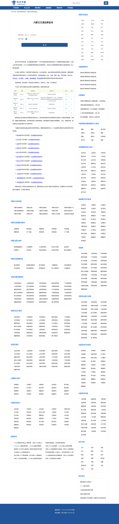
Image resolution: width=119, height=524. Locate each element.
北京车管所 (17, 350)
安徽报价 (103, 361)
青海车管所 (55, 366)
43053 (82, 24)
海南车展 (93, 409)
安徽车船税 (94, 271)
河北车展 (103, 427)
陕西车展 (103, 402)
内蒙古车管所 (17, 214)
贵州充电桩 (104, 327)
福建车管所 (42, 360)
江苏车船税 (104, 257)
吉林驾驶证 (67, 323)
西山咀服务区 (30, 268)
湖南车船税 (94, 264)
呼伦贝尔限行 (55, 247)
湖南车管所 (17, 357)
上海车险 (93, 153)
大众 (82, 447)
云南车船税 (94, 278)
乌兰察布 (21, 78)
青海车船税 (94, 285)
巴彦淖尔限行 (55, 250)
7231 (102, 38)
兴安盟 (26, 78)
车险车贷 (59, 8)
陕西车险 (103, 178)
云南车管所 (42, 363)
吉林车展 (93, 424)
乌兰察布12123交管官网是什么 (22, 452)
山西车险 (83, 167)
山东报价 (103, 365)
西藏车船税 (84, 289)
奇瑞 (92, 458)
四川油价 (41, 421)
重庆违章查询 (55, 283)
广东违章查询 (67, 283)
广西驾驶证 (67, 326)
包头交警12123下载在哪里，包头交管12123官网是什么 (28, 455)
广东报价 (83, 372)
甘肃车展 (93, 402)
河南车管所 (55, 354)
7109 (82, 49)
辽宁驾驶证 (55, 323)
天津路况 (103, 205)
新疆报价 (83, 386)
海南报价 (103, 372)
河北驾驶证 (67, 320)
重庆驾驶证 (55, 317)
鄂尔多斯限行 (67, 250)
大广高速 (28, 232)
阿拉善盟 (39, 78)
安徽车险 (93, 170)
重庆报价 (83, 375)
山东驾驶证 (42, 320)
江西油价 (54, 415)
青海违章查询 (55, 299)
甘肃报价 (83, 382)
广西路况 (83, 219)
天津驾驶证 (42, 317)
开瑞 (92, 465)
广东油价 (54, 418)
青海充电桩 (94, 334)
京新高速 (54, 229)
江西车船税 (84, 275)
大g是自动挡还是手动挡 (86, 490)
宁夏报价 (103, 382)
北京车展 (83, 434)
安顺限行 (41, 384)
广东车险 (93, 156)
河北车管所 (67, 354)
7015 (102, 49)
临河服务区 (42, 268)
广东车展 (93, 417)
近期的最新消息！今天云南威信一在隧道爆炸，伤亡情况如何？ (97, 109)
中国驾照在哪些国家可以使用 (88, 124)
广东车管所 (67, 350)
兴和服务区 (67, 268)
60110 (82, 56)
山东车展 (83, 417)
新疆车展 (93, 399)
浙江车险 (83, 160)
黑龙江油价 (42, 412)
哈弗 (82, 458)
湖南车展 (83, 413)
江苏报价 (83, 361)
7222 (82, 45)
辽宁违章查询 (55, 289)
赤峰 (55, 75)
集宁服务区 (42, 265)
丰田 (92, 447)
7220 (92, 45)
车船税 (80, 248)
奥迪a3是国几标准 (85, 494)
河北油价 (41, 409)
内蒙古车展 (55, 210)
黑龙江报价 (94, 357)
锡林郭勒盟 (33, 78)
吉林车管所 (67, 357)
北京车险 (83, 153)
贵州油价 (54, 421)
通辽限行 (66, 247)
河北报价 (103, 350)
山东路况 (83, 212)
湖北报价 (93, 368)
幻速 (82, 469)
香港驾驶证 (42, 335)
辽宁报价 (103, 354)
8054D (92, 24)
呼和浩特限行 (42, 250)
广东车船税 (94, 257)
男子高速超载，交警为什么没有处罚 (90, 117)
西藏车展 (83, 406)
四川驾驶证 (17, 329)
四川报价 (93, 375)
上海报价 (103, 357)
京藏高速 (41, 229)
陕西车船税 (104, 278)
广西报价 (93, 372)
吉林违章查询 (67, 289)
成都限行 (41, 391)
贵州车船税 (84, 278)
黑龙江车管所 (17, 360)
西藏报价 (93, 379)
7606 (92, 34)
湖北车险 (103, 163)
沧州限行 (54, 384)
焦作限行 (16, 387)
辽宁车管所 (55, 357)
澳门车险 (83, 192)
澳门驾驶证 (55, 335)
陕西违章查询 (55, 295)
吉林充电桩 (84, 309)
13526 (82, 20)
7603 (82, 38)
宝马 (102, 451)
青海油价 (54, 424)
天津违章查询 (42, 283)
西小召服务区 (55, 268)
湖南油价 (41, 418)
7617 (102, 27)
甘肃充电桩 (84, 334)
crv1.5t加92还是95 (85, 486)
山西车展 (93, 427)
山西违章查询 (42, 289)
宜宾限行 (16, 394)
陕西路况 (93, 222)
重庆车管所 (55, 350)
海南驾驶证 (29, 332)
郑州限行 (66, 394)
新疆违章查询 (67, 299)
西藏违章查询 (17, 302)
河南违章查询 (55, 286)
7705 (102, 24)
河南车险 (103, 160)
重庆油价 (28, 421)
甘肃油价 (41, 424)
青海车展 (83, 402)
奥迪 (82, 454)
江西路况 (83, 230)
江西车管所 (55, 360)
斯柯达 (102, 458)
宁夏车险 (93, 181)
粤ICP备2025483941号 (67, 512)
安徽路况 (93, 226)
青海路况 (83, 240)
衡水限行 (41, 387)
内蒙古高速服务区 (19, 210)
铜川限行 (66, 384)
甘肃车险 (83, 181)
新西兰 (93, 136)
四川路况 (93, 219)
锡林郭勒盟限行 (18, 247)
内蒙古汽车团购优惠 (44, 210)
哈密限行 (16, 391)
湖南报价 (103, 368)
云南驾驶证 (42, 329)
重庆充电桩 (84, 327)
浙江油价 (16, 415)
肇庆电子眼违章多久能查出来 (88, 80)
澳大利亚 (103, 129)
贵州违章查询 (30, 295)
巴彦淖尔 (15, 78)
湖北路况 (83, 215)
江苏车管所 (17, 354)
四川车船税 (104, 275)
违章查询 (48, 8)
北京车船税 (84, 253)
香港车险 (103, 188)
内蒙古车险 (29, 214)
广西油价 (66, 418)
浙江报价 (93, 361)
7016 (92, 49)
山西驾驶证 (42, 323)
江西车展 (83, 399)
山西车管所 (42, 357)
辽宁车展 (103, 424)
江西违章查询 (55, 292)
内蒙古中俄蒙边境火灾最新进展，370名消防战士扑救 (94, 101)
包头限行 (28, 250)
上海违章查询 (30, 283)
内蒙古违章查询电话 (44, 214)
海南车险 (103, 181)
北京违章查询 (17, 283)
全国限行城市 (15, 378)
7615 (92, 31)
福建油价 (41, 415)
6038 (92, 52)
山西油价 (54, 409)
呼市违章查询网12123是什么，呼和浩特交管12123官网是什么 (61, 452)
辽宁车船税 (94, 267)
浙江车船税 (84, 260)
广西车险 (93, 174)
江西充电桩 (94, 316)
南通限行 (54, 394)
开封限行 (28, 394)
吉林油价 (28, 412)
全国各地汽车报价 (84, 345)
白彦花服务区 (67, 265)
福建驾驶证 (42, 326)
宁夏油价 (66, 424)
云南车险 (93, 178)
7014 (82, 52)
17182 (102, 20)
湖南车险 (93, 163)
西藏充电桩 (94, 330)
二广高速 (66, 232)
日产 (82, 451)
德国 (82, 136)
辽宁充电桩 (104, 305)
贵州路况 (103, 219)
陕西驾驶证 (55, 329)
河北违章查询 (67, 286)
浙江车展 (93, 420)
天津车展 (103, 431)
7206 (102, 45)
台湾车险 (93, 188)
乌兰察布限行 (42, 247)
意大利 (83, 140)
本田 (102, 447)
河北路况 (93, 212)
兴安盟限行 (29, 247)
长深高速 (66, 229)
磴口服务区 (17, 265)
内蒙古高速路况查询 (18, 222)
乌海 (51, 75)
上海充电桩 (104, 309)
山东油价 (66, 415)
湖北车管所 (29, 357)
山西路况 (103, 222)
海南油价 (16, 421)
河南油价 (16, 418)
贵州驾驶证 (29, 329)
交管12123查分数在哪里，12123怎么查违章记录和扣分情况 (30, 458)
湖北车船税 (104, 264)
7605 (102, 34)
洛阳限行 (28, 391)
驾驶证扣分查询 (16, 311)
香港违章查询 (42, 302)
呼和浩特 (43, 75)
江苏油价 (66, 412)
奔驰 (92, 451)
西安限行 (41, 394)
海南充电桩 (104, 323)
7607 (82, 34)
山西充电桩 (84, 305)
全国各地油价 (15, 403)
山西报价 (83, 354)
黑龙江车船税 (84, 271)
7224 (92, 42)
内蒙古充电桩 (42, 207)
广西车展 (103, 409)
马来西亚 (103, 136)
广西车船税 (94, 275)
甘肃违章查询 (67, 295)
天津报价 (93, 350)
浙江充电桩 (94, 312)
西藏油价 (16, 424)
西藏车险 (83, 188)
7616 (82, 31)
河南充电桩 (84, 320)
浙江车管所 (29, 354)
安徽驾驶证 (29, 326)
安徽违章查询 (30, 292)
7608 (102, 31)
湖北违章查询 (30, 289)
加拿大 (83, 133)
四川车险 (103, 174)
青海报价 (93, 382)
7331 (92, 38)
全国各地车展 (83, 393)
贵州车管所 (29, 363)
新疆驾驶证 (67, 332)
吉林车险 (103, 167)
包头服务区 (17, 268)
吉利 (102, 454)
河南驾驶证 (55, 320)
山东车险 (93, 160)
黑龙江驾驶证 (17, 326)
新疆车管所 (67, 366)
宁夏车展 (103, 399)
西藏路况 (103, 237)
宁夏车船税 (94, 282)
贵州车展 (103, 406)
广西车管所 (67, 360)
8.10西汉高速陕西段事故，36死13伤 (90, 113)
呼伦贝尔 (69, 75)
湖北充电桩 (94, 320)
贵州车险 (83, 178)
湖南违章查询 (17, 289)
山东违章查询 (42, 286)
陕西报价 (103, 379)
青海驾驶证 (55, 332)
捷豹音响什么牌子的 (85, 482)
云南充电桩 (84, 330)
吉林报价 (83, 357)
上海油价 (54, 412)
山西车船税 (84, 267)
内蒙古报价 (94, 354)
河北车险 (83, 163)
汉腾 (92, 462)
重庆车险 (83, 156)
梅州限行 (66, 387)
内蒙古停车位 (55, 207)
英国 (102, 133)
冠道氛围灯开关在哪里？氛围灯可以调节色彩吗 (93, 498)
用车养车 (38, 8)
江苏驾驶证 (17, 320)
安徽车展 (83, 420)
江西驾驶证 (55, 326)
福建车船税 (104, 271)
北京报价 (83, 350)
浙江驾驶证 (29, 320)
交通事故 (81, 95)
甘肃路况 (103, 233)
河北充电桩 (104, 302)
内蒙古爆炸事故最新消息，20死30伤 (90, 105)
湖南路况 (93, 215)
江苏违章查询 (17, 286)
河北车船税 (84, 264)
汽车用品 (70, 8)
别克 (92, 454)
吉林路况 (103, 230)
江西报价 (93, 365)
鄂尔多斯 (63, 75)
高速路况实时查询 (84, 199)
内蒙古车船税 (30, 210)
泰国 (92, 129)
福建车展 (103, 417)
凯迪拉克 (83, 465)
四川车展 (83, 409)
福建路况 (103, 226)
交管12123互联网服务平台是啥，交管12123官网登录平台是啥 (61, 449)
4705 (102, 56)
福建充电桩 (84, 316)
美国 (82, 129)
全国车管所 (15, 344)
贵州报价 (103, 375)
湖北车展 (93, 413)
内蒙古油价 (29, 207)
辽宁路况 (93, 230)
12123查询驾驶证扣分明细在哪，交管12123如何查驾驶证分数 (61, 455)
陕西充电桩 (104, 330)
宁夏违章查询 (17, 299)
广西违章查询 (67, 292)
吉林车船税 (104, 267)
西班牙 (93, 133)
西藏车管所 (17, 369)
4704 (102, 59)
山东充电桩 (104, 316)
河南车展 (103, 413)
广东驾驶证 (67, 317)
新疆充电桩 (104, 334)
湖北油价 (28, 418)
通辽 (59, 75)
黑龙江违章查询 (18, 292)
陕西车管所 (55, 363)
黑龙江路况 (84, 233)
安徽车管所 (29, 360)
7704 (82, 27)
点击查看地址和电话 (36, 135)
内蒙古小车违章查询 (57, 214)
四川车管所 (17, 363)
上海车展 (93, 431)
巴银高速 (16, 229)
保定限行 (54, 387)
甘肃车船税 (84, 282)
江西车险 (83, 174)
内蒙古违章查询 (43, 299)
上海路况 (93, 205)
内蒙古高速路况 (18, 207)
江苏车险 (103, 156)
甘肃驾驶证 (67, 329)
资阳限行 (16, 384)
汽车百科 (16, 8)
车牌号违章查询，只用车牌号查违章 (55, 442)
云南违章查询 (42, 295)
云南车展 (93, 406)
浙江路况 (103, 208)
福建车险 (103, 170)
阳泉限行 (54, 391)
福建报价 (83, 365)
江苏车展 (103, 420)
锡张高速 (28, 229)
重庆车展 (83, 431)
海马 (82, 462)
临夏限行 (66, 391)
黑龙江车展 (84, 424)
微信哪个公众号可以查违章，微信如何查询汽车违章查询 (29, 449)
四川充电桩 (94, 327)
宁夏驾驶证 (17, 332)
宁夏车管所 (17, 366)
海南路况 (93, 233)
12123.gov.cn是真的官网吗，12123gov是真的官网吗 (27, 446)
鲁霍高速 (16, 232)
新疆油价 (16, 428)
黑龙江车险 (84, 170)
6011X (102, 52)
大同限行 (28, 384)
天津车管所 (42, 350)
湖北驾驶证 (29, 323)
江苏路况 (93, 208)
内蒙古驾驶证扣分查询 (70, 210)
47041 (82, 59)
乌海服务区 (55, 265)
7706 (92, 27)
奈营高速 (41, 232)
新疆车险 (103, 185)
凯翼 (102, 462)
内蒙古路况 (84, 226)
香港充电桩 (84, 337)
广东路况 (103, 215)
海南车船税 (104, 282)
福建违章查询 (42, 292)
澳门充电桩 (94, 337)
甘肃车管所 (67, 363)
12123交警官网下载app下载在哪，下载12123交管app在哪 (29, 442)
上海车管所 (29, 350)
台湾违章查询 (30, 302)
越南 (102, 140)
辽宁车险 (93, 167)
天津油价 (28, 409)
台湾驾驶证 (29, 335)
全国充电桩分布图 (84, 296)
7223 (102, 42)
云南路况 (83, 222)
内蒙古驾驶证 (42, 332)
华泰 (92, 469)
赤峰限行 (16, 250)
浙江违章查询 (30, 286)
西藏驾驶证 (17, 335)
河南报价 (83, 368)
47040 (92, 59)
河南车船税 (104, 260)
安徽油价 (28, 415)
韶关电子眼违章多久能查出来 (88, 72)
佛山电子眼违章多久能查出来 (88, 84)
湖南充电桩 (104, 320)
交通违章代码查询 (69, 214)
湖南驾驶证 (17, 323)
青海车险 (93, 185)
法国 (92, 140)
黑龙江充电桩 (94, 309)
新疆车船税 (104, 285)
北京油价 (16, 409)
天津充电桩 (94, 302)
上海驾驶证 (29, 317)
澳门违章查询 (55, 302)
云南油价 (66, 421)
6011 (92, 56)
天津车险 (103, 153)
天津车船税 (104, 253)
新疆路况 (93, 237)
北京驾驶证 (17, 317)
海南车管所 (29, 366)
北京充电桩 (84, 302)
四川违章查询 (17, 295)
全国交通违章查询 (21, 11)
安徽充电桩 (104, 312)
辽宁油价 (16, 412)
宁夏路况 (83, 237)
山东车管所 (42, 354)
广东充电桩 (84, 323)
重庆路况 (83, 208)
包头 (48, 75)
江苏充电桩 (84, 312)
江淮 (102, 465)
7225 (82, 42)
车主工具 (27, 8)
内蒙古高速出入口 (69, 207)
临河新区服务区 (30, 265)
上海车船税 (94, 253)
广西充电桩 (94, 323)
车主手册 (13, 11)
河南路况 (103, 212)
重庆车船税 (84, 257)
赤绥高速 (54, 232)
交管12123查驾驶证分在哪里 (53, 458)
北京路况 (83, 205)
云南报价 (83, 379)
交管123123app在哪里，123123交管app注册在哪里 (58, 446)
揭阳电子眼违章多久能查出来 (88, 76)
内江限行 (28, 387)
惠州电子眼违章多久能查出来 (88, 88)
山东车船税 (94, 260)
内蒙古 (26, 128)
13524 (92, 20)
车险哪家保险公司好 (85, 147)
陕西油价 (28, 424)
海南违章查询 (30, 299)
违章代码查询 (83, 15)
